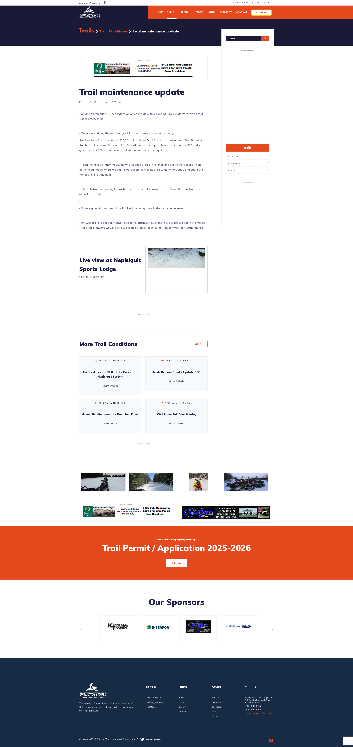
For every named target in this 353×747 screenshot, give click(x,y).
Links (214, 711)
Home (160, 12)
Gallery (182, 706)
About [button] (185, 12)
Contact (241, 12)
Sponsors (216, 706)
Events (256, 3)
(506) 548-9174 (89, 3)
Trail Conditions (114, 31)
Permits (269, 3)
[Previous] (80, 629)
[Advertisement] (143, 323)
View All (199, 343)
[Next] (272, 629)
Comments (226, 12)
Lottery (261, 12)
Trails (87, 31)
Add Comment (241, 3)
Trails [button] (171, 12)
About (182, 697)
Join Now (176, 563)
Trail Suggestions (154, 702)
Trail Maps (150, 706)
